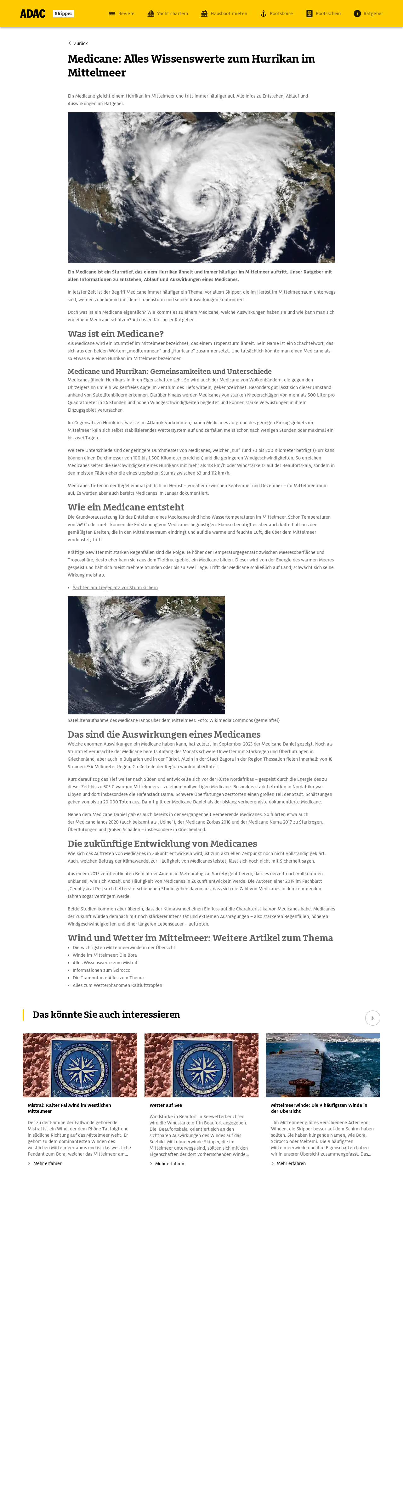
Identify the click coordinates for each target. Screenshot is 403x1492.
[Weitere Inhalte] (372, 1018)
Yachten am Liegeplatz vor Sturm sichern (115, 587)
